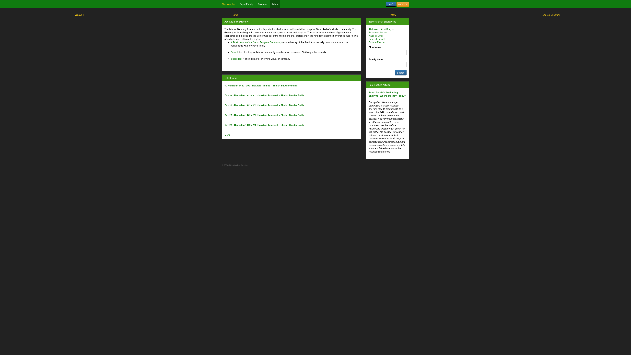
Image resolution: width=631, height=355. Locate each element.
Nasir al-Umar (376, 35)
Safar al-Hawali (377, 39)
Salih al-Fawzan (377, 42)
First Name (375, 47)
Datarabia (228, 4)
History (392, 14)
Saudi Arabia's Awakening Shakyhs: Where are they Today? (387, 94)
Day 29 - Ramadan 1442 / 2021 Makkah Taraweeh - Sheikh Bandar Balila (264, 95)
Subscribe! (236, 58)
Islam (275, 4)
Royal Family (246, 4)
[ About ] (79, 14)
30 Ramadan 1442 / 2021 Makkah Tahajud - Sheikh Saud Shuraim (260, 85)
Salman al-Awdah (378, 32)
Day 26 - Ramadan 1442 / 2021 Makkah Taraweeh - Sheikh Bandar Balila (264, 125)
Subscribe (402, 4)
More (227, 134)
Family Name (376, 59)
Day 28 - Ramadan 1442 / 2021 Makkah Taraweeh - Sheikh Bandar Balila (264, 105)
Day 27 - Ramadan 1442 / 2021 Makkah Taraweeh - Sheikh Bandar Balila (264, 115)
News (235, 14)
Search (234, 52)
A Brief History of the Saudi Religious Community (256, 42)
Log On (390, 4)
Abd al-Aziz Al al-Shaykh (381, 29)
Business (262, 4)
